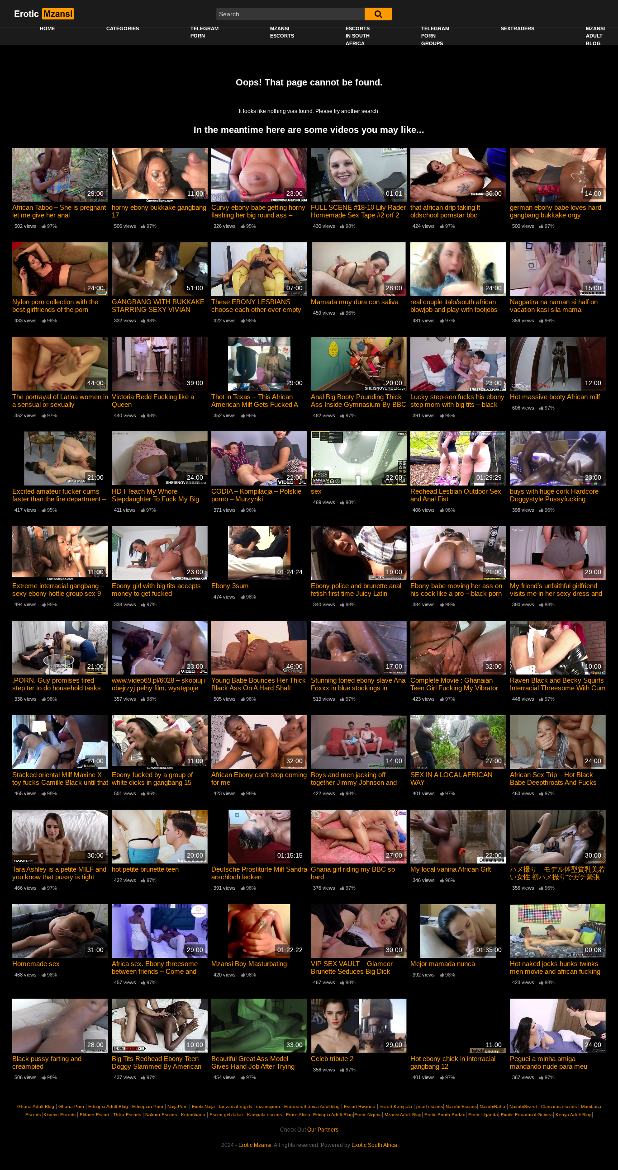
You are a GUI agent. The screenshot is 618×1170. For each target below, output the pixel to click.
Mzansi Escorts (282, 32)
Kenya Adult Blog (573, 1114)
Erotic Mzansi (254, 1145)
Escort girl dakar (226, 1114)
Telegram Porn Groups (435, 36)
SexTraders (517, 28)
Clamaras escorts (559, 1106)
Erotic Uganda (482, 1114)
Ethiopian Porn (147, 1106)
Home (47, 28)
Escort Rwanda (360, 1106)
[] (378, 14)
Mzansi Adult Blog (402, 1114)
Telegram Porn (204, 32)
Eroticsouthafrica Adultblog (312, 1106)
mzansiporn (268, 1106)
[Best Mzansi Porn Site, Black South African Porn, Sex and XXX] (43, 13)
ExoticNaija (203, 1106)
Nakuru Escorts (161, 1114)
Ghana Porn (71, 1106)
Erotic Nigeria (368, 1114)
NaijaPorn (177, 1106)
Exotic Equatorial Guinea (526, 1114)
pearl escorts (429, 1106)
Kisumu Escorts (59, 1114)
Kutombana (193, 1114)
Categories (122, 28)
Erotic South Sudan (444, 1114)
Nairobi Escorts (461, 1106)
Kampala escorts (264, 1114)
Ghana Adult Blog (35, 1106)
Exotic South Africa (374, 1145)
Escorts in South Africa (358, 36)
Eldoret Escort (94, 1114)
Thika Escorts (127, 1114)
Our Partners (322, 1130)
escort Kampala (396, 1106)
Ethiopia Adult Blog (108, 1106)
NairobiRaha (492, 1106)
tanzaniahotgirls (235, 1106)
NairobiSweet (523, 1106)
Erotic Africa (298, 1114)
